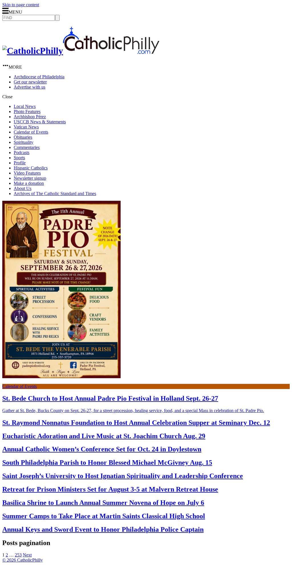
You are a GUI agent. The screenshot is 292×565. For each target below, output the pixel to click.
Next (27, 554)
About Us (22, 188)
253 (18, 554)
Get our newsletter (30, 81)
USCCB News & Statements (40, 121)
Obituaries (23, 137)
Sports (19, 157)
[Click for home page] (80, 51)
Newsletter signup (30, 178)
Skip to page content (20, 4)
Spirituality (23, 142)
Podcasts (21, 152)
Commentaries (27, 147)
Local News (25, 106)
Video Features (27, 173)
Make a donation (29, 183)
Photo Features (27, 111)
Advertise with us (29, 87)
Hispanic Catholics (31, 167)
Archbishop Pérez (30, 116)
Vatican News (26, 126)
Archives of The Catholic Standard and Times (55, 193)
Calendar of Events (31, 132)
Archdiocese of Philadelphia (39, 76)
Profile (20, 162)
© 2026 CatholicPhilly (22, 560)
